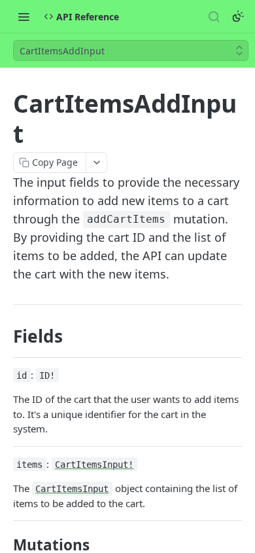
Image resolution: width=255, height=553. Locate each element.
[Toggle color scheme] (238, 16)
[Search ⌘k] (213, 16)
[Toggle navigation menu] (23, 16)
